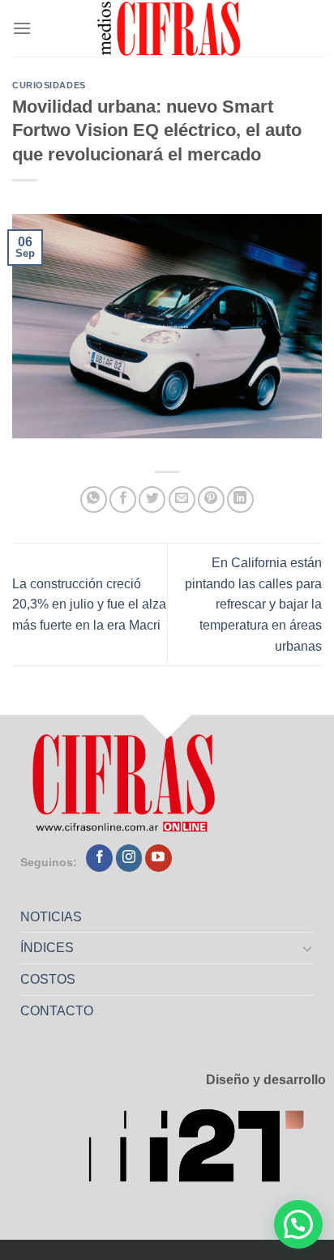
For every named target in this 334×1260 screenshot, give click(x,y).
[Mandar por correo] (182, 499)
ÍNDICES (47, 948)
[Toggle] (308, 948)
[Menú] (22, 28)
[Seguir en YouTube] (158, 858)
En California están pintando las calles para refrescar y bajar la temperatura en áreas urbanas (253, 604)
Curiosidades (49, 85)
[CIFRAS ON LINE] (170, 28)
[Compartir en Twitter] (152, 499)
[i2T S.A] (207, 1151)
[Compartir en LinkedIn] (240, 499)
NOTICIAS (51, 917)
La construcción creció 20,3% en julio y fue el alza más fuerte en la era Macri (89, 604)
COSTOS (47, 979)
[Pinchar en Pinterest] (211, 499)
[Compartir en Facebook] (122, 499)
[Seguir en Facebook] (99, 858)
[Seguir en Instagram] (129, 858)
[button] (298, 1224)
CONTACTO (56, 1011)
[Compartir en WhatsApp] (93, 499)
